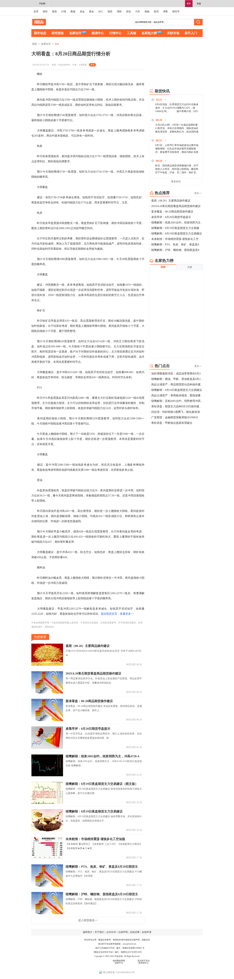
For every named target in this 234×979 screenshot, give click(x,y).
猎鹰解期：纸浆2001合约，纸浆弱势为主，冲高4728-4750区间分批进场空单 (117, 756)
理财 (119, 11)
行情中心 (115, 33)
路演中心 (98, 33)
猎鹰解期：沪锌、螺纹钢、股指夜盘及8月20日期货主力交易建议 (109, 894)
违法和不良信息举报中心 (143, 961)
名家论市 (75, 33)
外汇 (100, 11)
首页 (36, 11)
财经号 (176, 11)
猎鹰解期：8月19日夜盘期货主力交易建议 (94, 811)
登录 (189, 3)
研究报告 (58, 33)
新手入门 (191, 33)
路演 (156, 11)
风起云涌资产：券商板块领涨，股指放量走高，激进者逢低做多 (189, 395)
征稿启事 (135, 932)
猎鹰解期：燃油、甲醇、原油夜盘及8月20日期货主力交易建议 (189, 379)
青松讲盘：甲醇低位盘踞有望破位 (171, 422)
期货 (110, 11)
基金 (82, 11)
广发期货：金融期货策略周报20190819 (174, 417)
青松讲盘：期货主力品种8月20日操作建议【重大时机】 (184, 406)
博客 (165, 11)
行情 (63, 11)
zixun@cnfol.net (129, 944)
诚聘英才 (87, 932)
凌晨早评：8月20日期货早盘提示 (88, 728)
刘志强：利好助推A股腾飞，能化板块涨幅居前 (179, 411)
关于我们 (99, 932)
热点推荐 (162, 193)
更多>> (198, 193)
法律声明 (123, 932)
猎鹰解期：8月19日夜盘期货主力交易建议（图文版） (102, 784)
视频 (147, 11)
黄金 (91, 11)
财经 (45, 11)
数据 (73, 11)
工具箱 (131, 33)
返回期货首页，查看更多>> (117, 613)
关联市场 (173, 33)
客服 (199, 3)
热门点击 (162, 366)
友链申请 (146, 932)
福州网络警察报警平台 (119, 961)
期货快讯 (162, 91)
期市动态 (40, 33)
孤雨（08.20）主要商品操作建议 (88, 646)
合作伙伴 (111, 932)
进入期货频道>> (88, 920)
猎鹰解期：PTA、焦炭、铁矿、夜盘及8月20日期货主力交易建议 (109, 866)
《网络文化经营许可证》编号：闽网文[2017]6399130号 (117, 952)
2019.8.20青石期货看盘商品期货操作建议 (93, 673)
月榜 (189, 267)
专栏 (92, 65)
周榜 (163, 267)
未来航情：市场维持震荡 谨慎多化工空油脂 (95, 839)
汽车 (137, 11)
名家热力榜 (149, 33)
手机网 (42, 3)
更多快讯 (176, 181)
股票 (54, 11)
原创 (128, 11)
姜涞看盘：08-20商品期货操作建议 (89, 701)
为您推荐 (40, 637)
